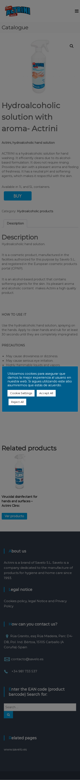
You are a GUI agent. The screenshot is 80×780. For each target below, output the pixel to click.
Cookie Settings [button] (21, 393)
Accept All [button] (46, 393)
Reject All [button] (17, 402)
